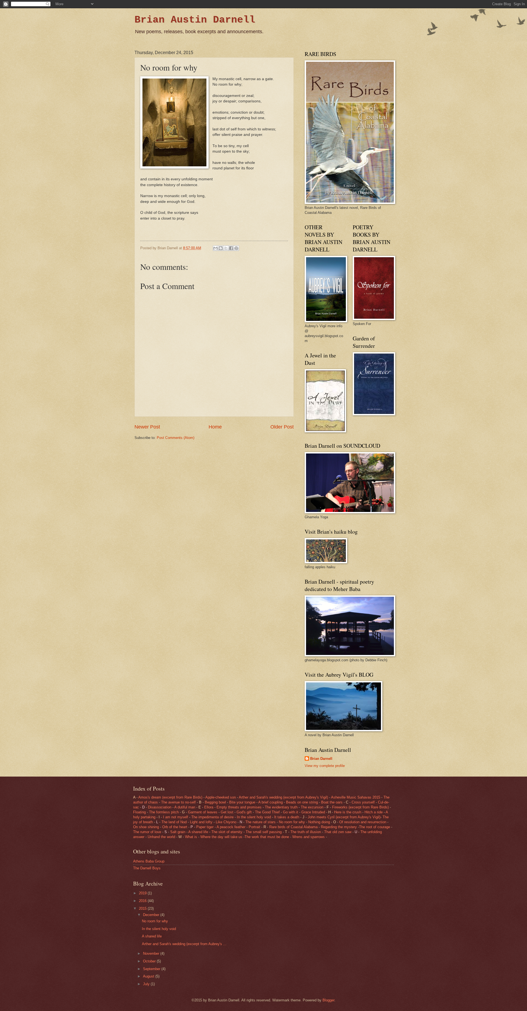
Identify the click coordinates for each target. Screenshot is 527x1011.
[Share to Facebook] (231, 248)
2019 (143, 893)
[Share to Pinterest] (236, 248)
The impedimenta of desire (213, 817)
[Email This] (215, 248)
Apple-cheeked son (220, 797)
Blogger (328, 1000)
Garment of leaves (202, 812)
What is (191, 837)
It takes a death (287, 817)
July (147, 984)
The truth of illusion (305, 832)
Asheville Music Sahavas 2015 (355, 797)
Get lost (227, 812)
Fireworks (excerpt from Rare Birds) (360, 807)
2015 (143, 908)
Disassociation (159, 807)
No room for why (292, 822)
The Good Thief (268, 812)
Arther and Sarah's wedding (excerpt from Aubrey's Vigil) (284, 797)
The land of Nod (174, 822)
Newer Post (147, 427)
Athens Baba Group (148, 861)
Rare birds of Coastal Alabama (293, 827)
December (151, 915)
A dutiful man (184, 807)
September (152, 969)
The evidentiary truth (281, 807)
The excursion (311, 807)
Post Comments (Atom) (175, 438)
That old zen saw (337, 832)
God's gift (244, 812)
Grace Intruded (313, 812)
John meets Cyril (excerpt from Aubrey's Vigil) (344, 817)
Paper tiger (205, 827)
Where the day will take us (221, 837)
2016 (143, 901)
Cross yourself (363, 802)
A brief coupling (271, 802)
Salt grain (178, 832)
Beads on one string (302, 802)
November (151, 953)
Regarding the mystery (339, 827)
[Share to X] (226, 248)
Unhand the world (162, 837)
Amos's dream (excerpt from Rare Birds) (170, 797)
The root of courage (374, 827)
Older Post (282, 427)
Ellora (209, 807)
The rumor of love (147, 832)
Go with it (290, 812)
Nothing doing (319, 822)
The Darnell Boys (147, 868)
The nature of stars (261, 822)
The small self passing (264, 832)
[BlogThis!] (220, 248)
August (149, 976)
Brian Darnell (321, 759)
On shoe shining (146, 827)
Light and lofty (201, 822)
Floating (139, 812)
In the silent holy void (254, 817)
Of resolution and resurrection (362, 822)
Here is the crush (347, 812)
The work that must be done (267, 837)
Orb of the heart (174, 827)
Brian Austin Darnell (194, 20)
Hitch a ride (374, 812)
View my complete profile (325, 766)
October (150, 961)
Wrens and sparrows (308, 837)
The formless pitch (164, 812)
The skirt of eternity (226, 832)
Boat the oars (331, 802)
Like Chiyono (226, 822)
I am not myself (175, 817)
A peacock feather (231, 827)
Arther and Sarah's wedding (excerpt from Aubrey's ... (184, 944)
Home (215, 427)
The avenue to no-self (179, 802)
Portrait (254, 827)
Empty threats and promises (239, 807)
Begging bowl (215, 802)
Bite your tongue (242, 802)
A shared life (198, 832)
